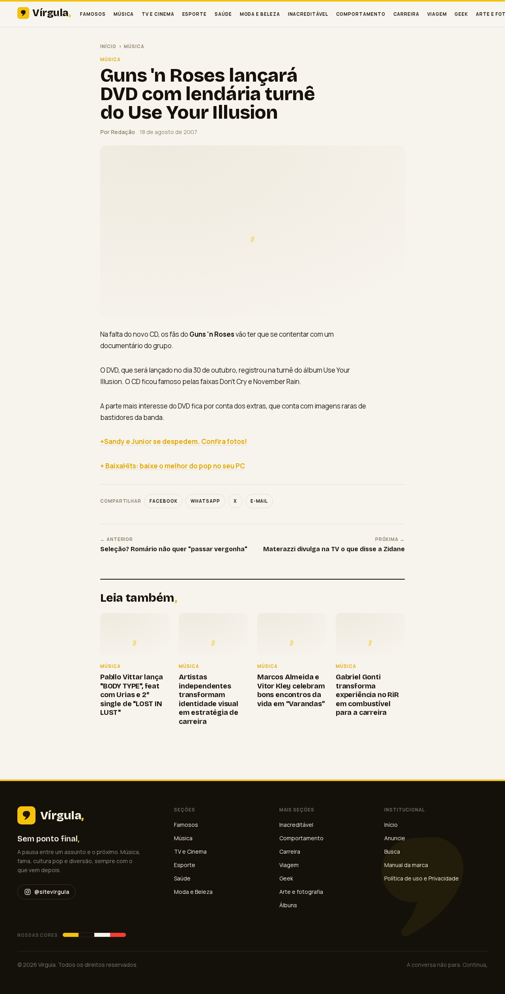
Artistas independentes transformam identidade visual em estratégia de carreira (208, 699)
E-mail (259, 501)
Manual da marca (406, 865)
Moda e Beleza (260, 14)
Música (124, 14)
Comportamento (360, 14)
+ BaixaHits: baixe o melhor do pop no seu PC (172, 465)
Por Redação (117, 132)
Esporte (194, 14)
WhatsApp (205, 501)
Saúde (223, 14)
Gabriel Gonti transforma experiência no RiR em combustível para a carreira (367, 695)
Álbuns (288, 905)
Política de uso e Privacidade (421, 878)
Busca (392, 851)
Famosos (92, 14)
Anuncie (394, 838)
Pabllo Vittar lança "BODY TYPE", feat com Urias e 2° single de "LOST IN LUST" (131, 695)
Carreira (406, 14)
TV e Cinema (158, 14)
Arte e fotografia (301, 891)
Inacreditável (308, 14)
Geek (461, 14)
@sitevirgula (51, 891)
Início (108, 46)
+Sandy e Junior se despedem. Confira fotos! (173, 441)
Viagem (437, 14)
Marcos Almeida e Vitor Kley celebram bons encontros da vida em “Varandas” (291, 690)
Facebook (163, 501)
